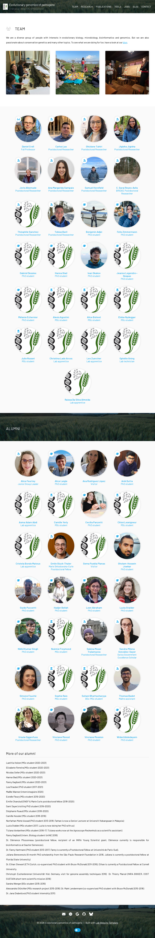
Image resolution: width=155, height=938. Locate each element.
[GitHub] (84, 914)
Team (75, 6)
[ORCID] (70, 914)
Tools (117, 6)
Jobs (127, 6)
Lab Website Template (107, 922)
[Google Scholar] (77, 914)
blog (125, 42)
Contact (146, 6)
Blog (135, 6)
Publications (103, 6)
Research (87, 6)
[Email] (63, 914)
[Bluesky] (91, 914)
